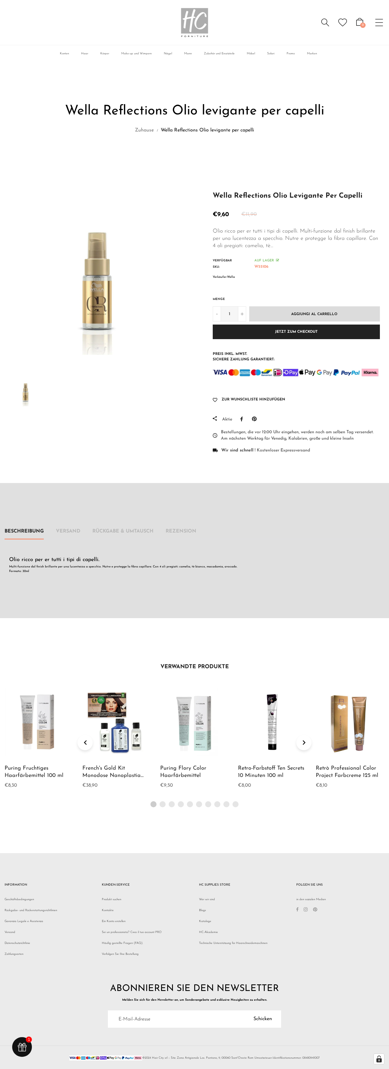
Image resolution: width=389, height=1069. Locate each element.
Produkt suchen (111, 899)
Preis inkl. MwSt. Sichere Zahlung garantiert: (243, 356)
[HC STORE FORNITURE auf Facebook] (297, 910)
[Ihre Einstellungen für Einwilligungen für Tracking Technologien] (379, 1059)
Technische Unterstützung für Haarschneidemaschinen (233, 943)
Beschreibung (24, 531)
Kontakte (108, 910)
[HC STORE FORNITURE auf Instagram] (306, 910)
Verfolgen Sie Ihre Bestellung (120, 954)
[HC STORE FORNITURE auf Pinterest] (315, 910)
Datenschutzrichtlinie (17, 943)
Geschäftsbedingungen (19, 899)
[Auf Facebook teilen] (243, 419)
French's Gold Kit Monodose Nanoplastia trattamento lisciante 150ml (116, 776)
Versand (68, 531)
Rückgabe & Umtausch (122, 531)
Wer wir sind (207, 899)
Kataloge (205, 921)
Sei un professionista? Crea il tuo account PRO (132, 932)
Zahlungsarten (14, 954)
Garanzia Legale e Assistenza (24, 921)
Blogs (202, 910)
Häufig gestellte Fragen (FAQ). (122, 943)
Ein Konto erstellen (114, 921)
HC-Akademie (208, 932)
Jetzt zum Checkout (296, 332)
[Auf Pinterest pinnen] (256, 419)
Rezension (181, 531)
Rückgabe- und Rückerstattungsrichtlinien (31, 910)
